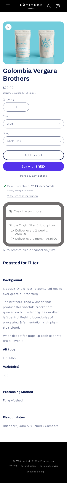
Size (5, 116)
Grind (6, 133)
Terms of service (49, 465)
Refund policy (28, 465)
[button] (8, 6)
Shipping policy (35, 471)
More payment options (33, 175)
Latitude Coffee (31, 461)
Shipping (7, 93)
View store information (22, 196)
